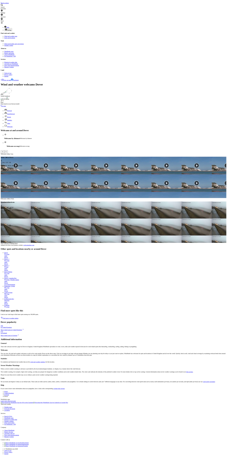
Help (7, 27)
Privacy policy (8, 74)
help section (189, 372)
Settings (9, 30)
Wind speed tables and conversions (14, 44)
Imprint (6, 76)
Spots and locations (9, 38)
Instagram (26, 444)
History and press (9, 53)
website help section (59, 388)
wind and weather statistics (37, 362)
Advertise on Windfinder (11, 64)
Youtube (25, 446)
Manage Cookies (9, 67)
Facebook (16, 80)
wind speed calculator (209, 381)
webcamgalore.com (28, 245)
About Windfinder (9, 54)
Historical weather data (10, 62)
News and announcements (11, 65)
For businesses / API (10, 56)
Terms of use (7, 73)
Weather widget (8, 45)
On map (3, 106)
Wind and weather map (10, 36)
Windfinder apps (8, 51)
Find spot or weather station (10, 318)
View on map (7, 80)
